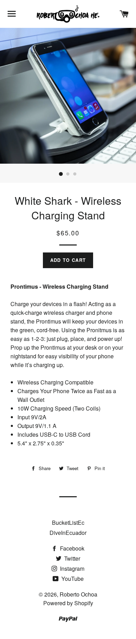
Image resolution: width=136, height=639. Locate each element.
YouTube (72, 579)
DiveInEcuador (68, 533)
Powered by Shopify (68, 603)
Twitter (71, 558)
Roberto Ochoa (78, 594)
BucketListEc (68, 523)
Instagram (71, 568)
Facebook (71, 548)
